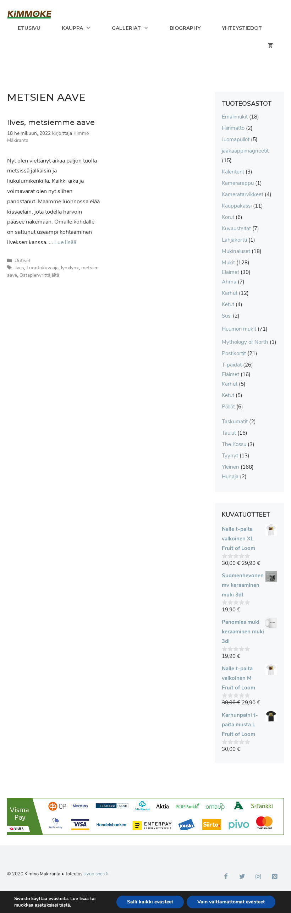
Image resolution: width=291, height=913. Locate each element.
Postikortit (234, 353)
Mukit (228, 262)
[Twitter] (242, 877)
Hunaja (230, 476)
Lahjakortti (234, 239)
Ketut (228, 304)
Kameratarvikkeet (242, 194)
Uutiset (23, 260)
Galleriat (126, 28)
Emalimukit (235, 116)
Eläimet (230, 272)
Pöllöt (228, 406)
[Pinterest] (274, 877)
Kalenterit (233, 171)
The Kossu (234, 444)
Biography (185, 28)
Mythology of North (245, 342)
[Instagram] (258, 877)
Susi (226, 315)
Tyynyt (230, 455)
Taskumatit (235, 421)
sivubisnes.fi (95, 874)
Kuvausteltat (236, 228)
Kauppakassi (237, 205)
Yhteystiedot (242, 28)
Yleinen (230, 467)
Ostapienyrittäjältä (39, 275)
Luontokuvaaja (43, 267)
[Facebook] (226, 877)
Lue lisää (65, 242)
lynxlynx (70, 267)
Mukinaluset (236, 251)
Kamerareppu (238, 183)
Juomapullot (235, 139)
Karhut (229, 293)
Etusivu (29, 28)
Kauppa (72, 28)
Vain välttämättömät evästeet (231, 901)
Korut (228, 217)
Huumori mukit (239, 328)
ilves (19, 267)
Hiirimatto (233, 128)
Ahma (229, 281)
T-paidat (232, 364)
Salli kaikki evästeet (150, 901)
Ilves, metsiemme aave (51, 122)
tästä (64, 905)
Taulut (229, 432)
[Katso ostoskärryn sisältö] (270, 46)
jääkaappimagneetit (245, 150)
